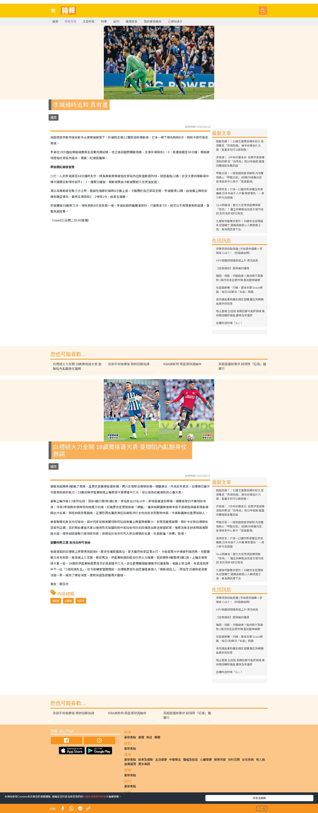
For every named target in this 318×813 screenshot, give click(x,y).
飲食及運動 (145, 759)
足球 (81, 601)
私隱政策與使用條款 (94, 796)
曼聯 (69, 601)
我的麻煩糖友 (153, 21)
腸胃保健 (220, 759)
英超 (56, 601)
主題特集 (89, 21)
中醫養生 (175, 759)
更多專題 (144, 764)
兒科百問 (234, 759)
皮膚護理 (130, 764)
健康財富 (131, 21)
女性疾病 (248, 759)
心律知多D (175, 21)
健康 (55, 21)
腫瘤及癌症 (190, 759)
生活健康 (161, 759)
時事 (104, 21)
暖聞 (157, 737)
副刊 (116, 21)
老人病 (260, 759)
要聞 (141, 737)
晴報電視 (70, 21)
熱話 (149, 737)
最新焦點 (130, 737)
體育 (53, 117)
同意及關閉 (259, 798)
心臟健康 (206, 759)
